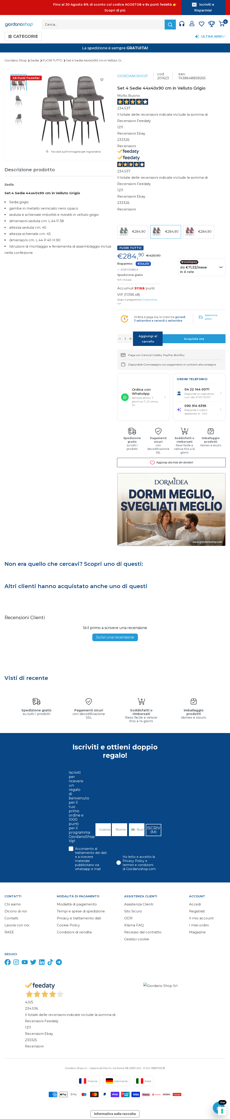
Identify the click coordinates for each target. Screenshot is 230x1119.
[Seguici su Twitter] (33, 963)
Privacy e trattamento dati (79, 918)
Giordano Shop (15, 60)
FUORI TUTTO (53, 60)
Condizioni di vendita (74, 932)
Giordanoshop (132, 76)
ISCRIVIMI (153, 830)
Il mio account (201, 918)
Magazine (197, 932)
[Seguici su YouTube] (25, 963)
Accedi (195, 904)
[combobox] (131, 829)
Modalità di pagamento (77, 904)
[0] (222, 24)
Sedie (35, 60)
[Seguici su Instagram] (16, 963)
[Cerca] (170, 24)
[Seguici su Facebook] (7, 963)
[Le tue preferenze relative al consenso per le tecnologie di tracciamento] (222, 1111)
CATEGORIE (25, 36)
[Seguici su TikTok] (50, 963)
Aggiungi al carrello (148, 338)
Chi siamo (12, 904)
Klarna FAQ (134, 925)
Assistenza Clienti (138, 904)
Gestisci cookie (136, 939)
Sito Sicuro (133, 911)
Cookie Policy (68, 925)
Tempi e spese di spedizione (81, 911)
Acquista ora (194, 339)
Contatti (11, 918)
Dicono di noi (15, 911)
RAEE (9, 932)
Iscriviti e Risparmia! (204, 7)
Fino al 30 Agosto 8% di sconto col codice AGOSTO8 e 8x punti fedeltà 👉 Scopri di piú (115, 7)
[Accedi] (192, 24)
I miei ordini (199, 925)
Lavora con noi (16, 925)
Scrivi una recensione (115, 637)
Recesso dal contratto (142, 932)
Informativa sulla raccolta (115, 1114)
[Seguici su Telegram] (59, 963)
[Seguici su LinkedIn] (42, 963)
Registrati (197, 911)
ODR (128, 918)
